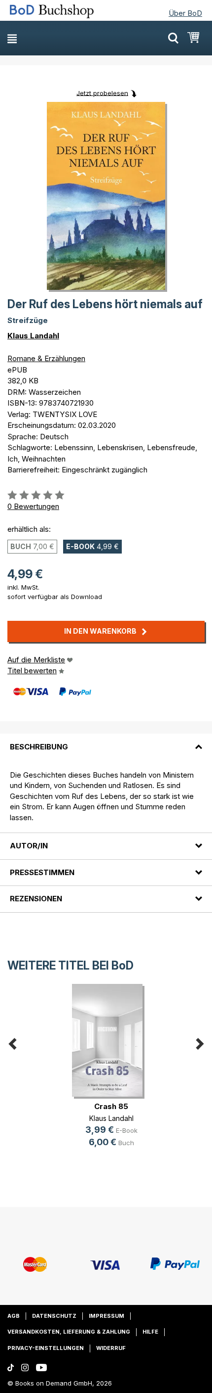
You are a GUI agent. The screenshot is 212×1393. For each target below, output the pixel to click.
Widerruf (111, 1348)
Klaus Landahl (33, 335)
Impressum (106, 1315)
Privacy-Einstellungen (45, 1348)
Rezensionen (36, 898)
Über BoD (185, 13)
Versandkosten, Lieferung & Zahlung (68, 1331)
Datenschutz (54, 1315)
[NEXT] (200, 1041)
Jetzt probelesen (102, 92)
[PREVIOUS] (12, 1041)
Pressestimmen (42, 872)
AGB (13, 1315)
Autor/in (29, 845)
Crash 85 (111, 1106)
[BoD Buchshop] (58, 11)
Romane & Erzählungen (46, 358)
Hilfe (150, 1331)
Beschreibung (39, 746)
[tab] (106, 740)
